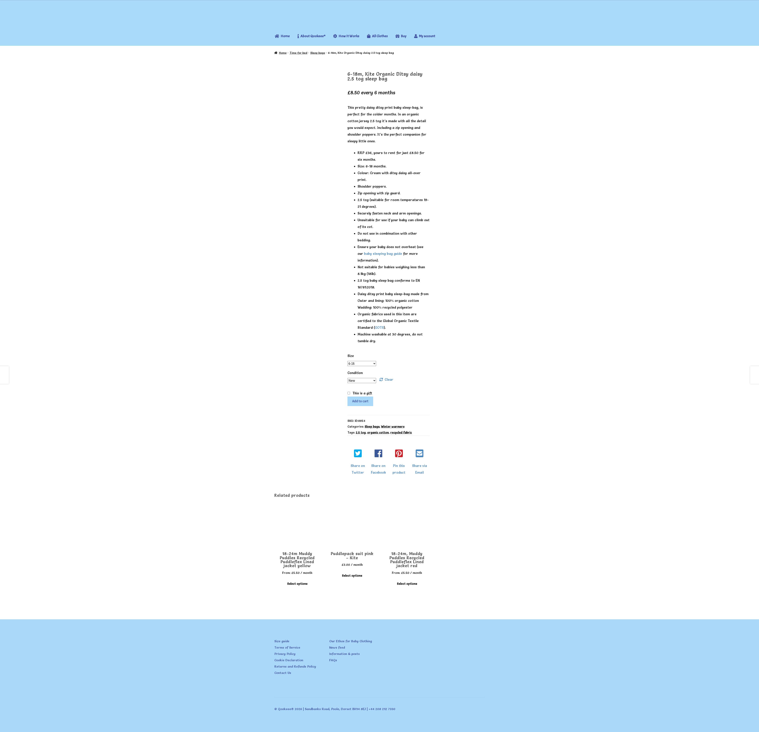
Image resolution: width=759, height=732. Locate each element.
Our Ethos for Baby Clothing (350, 641)
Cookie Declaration (288, 660)
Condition (355, 373)
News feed (337, 647)
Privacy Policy (284, 654)
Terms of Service (287, 647)
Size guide (281, 641)
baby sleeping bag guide (383, 253)
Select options (297, 584)
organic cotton (378, 432)
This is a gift (362, 393)
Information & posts (344, 654)
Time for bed (298, 53)
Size (350, 356)
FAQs (333, 660)
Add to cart (360, 401)
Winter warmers (392, 426)
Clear (389, 379)
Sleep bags (317, 53)
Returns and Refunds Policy (295, 666)
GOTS (379, 327)
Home (283, 53)
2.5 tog (361, 432)
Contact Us (282, 673)
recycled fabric (401, 432)
